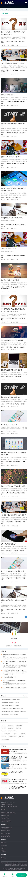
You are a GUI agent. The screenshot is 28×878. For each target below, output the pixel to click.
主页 (2, 10)
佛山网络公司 (15, 101)
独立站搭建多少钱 (5, 739)
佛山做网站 (8, 70)
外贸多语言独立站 (12, 736)
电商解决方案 (5, 824)
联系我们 (3, 857)
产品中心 (3, 810)
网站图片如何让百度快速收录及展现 (10, 705)
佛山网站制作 (9, 347)
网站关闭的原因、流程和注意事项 (10, 714)
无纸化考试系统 (5, 818)
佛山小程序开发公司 (11, 41)
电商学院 (3, 839)
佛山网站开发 (9, 224)
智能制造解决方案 (5, 830)
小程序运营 (14, 431)
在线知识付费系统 (5, 836)
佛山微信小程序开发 (11, 609)
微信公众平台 (9, 551)
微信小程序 (4, 842)
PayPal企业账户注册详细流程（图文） (11, 699)
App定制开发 (16, 287)
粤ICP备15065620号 (18, 869)
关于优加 (3, 854)
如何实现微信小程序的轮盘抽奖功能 (10, 702)
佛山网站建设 (15, 70)
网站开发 (12, 493)
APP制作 (8, 493)
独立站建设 (21, 736)
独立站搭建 (4, 736)
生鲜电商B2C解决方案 (6, 828)
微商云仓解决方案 (5, 833)
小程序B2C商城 (5, 815)
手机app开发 (10, 725)
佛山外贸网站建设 (5, 288)
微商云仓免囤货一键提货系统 (8, 813)
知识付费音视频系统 (6, 821)
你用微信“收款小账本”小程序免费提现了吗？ (12, 708)
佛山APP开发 (19, 725)
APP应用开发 (4, 845)
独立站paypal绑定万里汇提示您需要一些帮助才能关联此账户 (15, 711)
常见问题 (3, 851)
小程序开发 (18, 41)
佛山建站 (15, 224)
